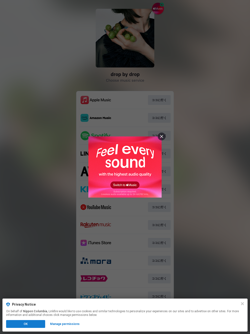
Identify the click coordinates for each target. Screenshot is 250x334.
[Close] (242, 304)
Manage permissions (65, 324)
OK (26, 324)
